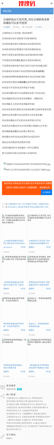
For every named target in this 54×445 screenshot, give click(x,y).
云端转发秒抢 (11, 407)
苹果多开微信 (37, 420)
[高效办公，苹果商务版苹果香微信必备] (39, 301)
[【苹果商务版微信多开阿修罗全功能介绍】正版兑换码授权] (14, 262)
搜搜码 (7, 27)
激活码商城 (11, 401)
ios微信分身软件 (40, 423)
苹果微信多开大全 (27, 404)
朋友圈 (22, 82)
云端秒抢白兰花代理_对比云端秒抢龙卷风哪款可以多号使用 (39, 243)
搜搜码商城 (11, 389)
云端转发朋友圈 (28, 417)
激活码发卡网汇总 (13, 429)
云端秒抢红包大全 (13, 417)
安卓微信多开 (32, 426)
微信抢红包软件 (40, 414)
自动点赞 (12, 131)
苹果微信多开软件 (43, 417)
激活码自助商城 (24, 407)
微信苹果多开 (26, 423)
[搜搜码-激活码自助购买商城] (27, 6)
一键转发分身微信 (13, 420)
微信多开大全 (41, 404)
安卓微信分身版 (12, 404)
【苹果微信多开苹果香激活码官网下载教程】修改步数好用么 (39, 367)
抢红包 (20, 60)
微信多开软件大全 (35, 401)
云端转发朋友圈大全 (40, 407)
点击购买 (46, 192)
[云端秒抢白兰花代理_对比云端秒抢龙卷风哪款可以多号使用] (39, 221)
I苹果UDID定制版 (13, 423)
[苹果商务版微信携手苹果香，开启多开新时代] (14, 301)
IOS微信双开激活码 (30, 410)
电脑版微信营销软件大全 (16, 426)
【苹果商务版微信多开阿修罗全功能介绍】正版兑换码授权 (13, 284)
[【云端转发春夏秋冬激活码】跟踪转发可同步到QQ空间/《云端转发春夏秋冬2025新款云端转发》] (14, 223)
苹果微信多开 (37, 398)
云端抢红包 (26, 420)
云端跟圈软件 (27, 414)
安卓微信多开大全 (13, 414)
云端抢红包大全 (24, 398)
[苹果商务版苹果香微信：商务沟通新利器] (14, 343)
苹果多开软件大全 (13, 410)
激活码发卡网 (21, 401)
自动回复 (40, 71)
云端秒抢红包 (11, 398)
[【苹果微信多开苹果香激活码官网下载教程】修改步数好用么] (39, 345)
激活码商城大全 (45, 426)
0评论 (40, 27)
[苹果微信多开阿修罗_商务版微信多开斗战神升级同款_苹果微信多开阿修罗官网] (39, 262)
